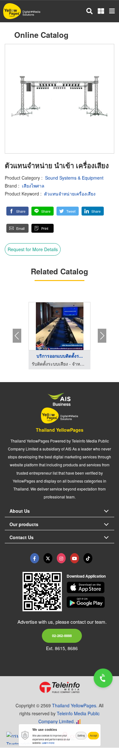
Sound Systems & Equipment (74, 178)
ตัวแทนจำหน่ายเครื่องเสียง (70, 193)
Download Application (86, 576)
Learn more (48, 743)
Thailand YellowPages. (74, 705)
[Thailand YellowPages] (47, 558)
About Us (20, 511)
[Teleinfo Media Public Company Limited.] (59, 687)
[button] (17, 211)
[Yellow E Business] (34, 558)
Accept (93, 735)
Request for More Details (33, 249)
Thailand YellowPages (59, 430)
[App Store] (90, 587)
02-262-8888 (62, 635)
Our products (24, 524)
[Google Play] (90, 602)
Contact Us (22, 537)
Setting (81, 735)
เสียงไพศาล (33, 185)
